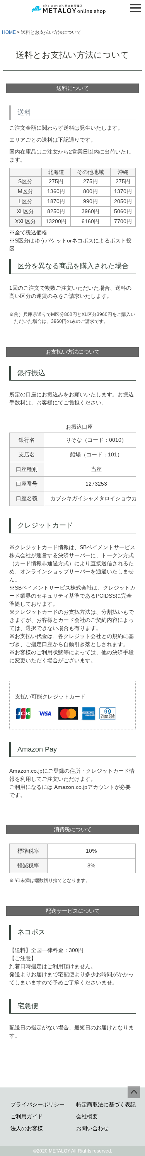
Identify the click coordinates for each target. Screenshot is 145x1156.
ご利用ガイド (26, 1116)
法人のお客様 (26, 1128)
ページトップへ (134, 1092)
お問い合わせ (92, 1128)
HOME (9, 32)
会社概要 (87, 1116)
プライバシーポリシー (37, 1104)
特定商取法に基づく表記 (106, 1104)
